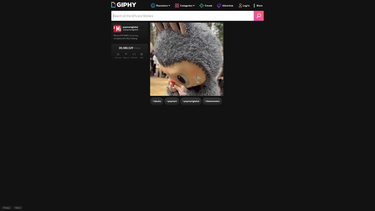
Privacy (7, 208)
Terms (18, 208)
